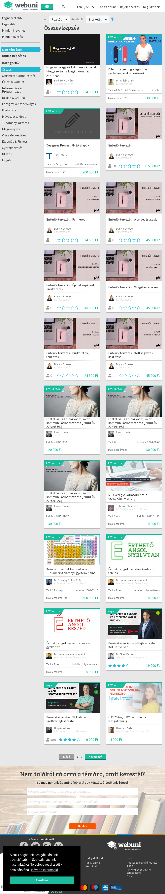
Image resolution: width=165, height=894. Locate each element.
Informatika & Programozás (12, 89)
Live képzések (12, 49)
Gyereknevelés (12, 148)
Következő (95, 756)
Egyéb (6, 160)
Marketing (9, 110)
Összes (7, 69)
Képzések (92, 866)
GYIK (129, 876)
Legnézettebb (12, 18)
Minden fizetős (12, 37)
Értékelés (95, 19)
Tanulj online (86, 7)
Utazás (7, 154)
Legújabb (8, 24)
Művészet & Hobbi (14, 116)
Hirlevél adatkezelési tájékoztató (139, 871)
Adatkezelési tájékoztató (142, 862)
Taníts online (107, 7)
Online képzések (14, 56)
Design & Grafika (13, 98)
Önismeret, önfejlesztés (19, 76)
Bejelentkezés (130, 7)
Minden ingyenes (13, 30)
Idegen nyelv (11, 129)
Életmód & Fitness (15, 141)
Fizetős (57, 19)
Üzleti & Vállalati (13, 82)
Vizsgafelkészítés (14, 135)
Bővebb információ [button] (44, 870)
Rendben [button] (42, 880)
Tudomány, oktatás (15, 123)
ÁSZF (130, 866)
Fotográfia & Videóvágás (19, 104)
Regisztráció (152, 7)
